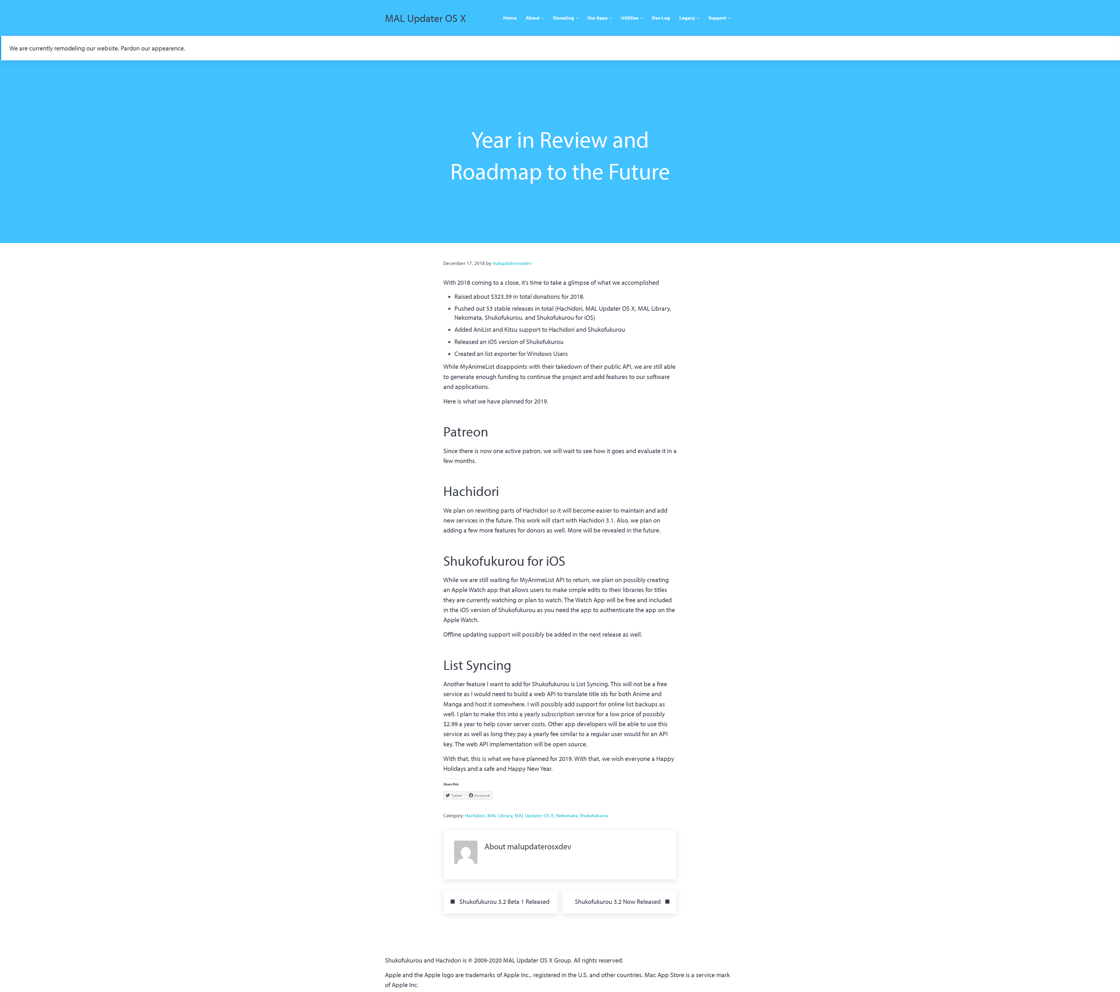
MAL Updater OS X (425, 18)
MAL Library (499, 815)
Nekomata (566, 815)
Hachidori (475, 815)
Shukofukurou (594, 815)
